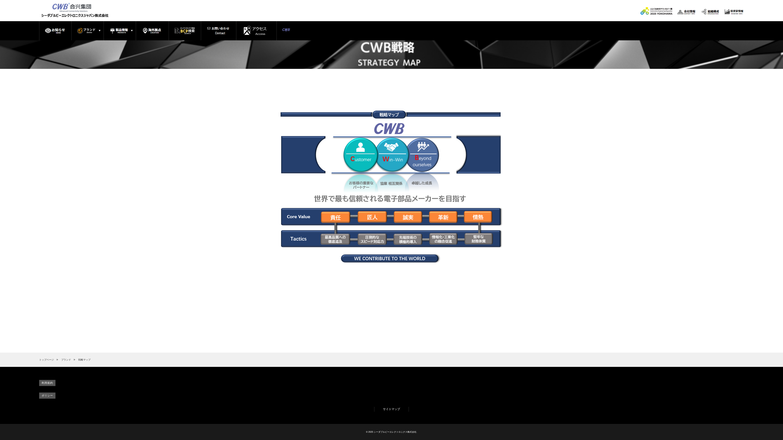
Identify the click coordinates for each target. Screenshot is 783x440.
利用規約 (47, 382)
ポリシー (47, 395)
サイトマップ (391, 409)
